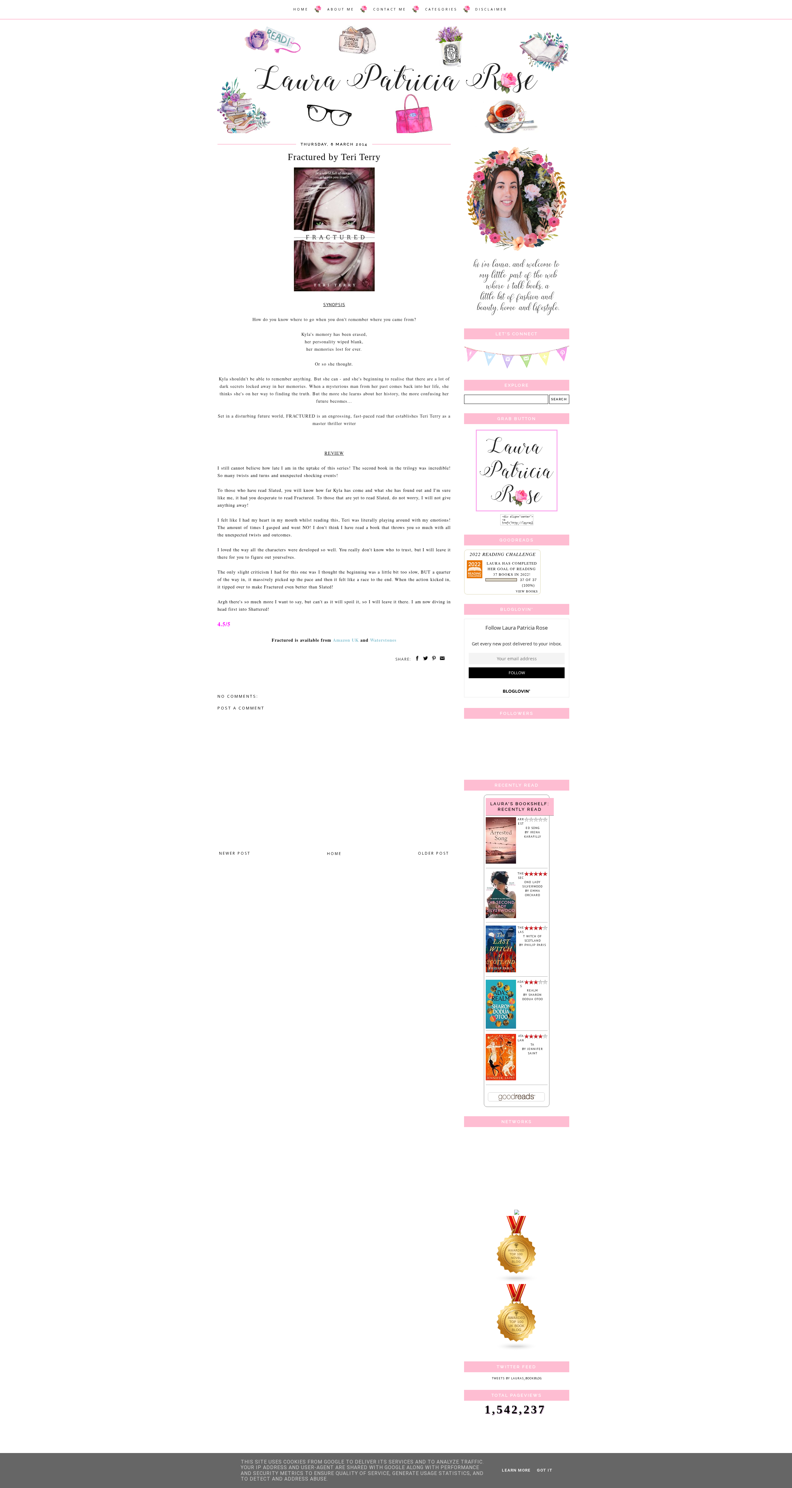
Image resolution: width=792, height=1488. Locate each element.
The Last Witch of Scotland (530, 934)
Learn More (516, 1470)
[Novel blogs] (516, 1282)
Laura (494, 563)
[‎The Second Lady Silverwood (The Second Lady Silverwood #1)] (501, 917)
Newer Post (235, 853)
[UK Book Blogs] (516, 1350)
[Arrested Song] (501, 863)
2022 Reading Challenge (503, 554)
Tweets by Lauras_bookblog (517, 1378)
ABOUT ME (340, 9)
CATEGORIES (441, 9)
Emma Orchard (532, 893)
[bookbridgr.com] (516, 1214)
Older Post (433, 853)
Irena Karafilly (532, 834)
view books (527, 591)
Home (334, 853)
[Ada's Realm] (501, 1028)
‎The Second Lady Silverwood (530, 879)
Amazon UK (346, 640)
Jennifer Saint (535, 1051)
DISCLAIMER (491, 9)
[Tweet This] (424, 659)
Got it (545, 1470)
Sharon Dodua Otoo (532, 997)
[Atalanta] (501, 1079)
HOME (300, 9)
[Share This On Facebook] (416, 659)
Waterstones (383, 640)
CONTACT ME (389, 9)
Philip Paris (535, 945)
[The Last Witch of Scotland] (501, 971)
